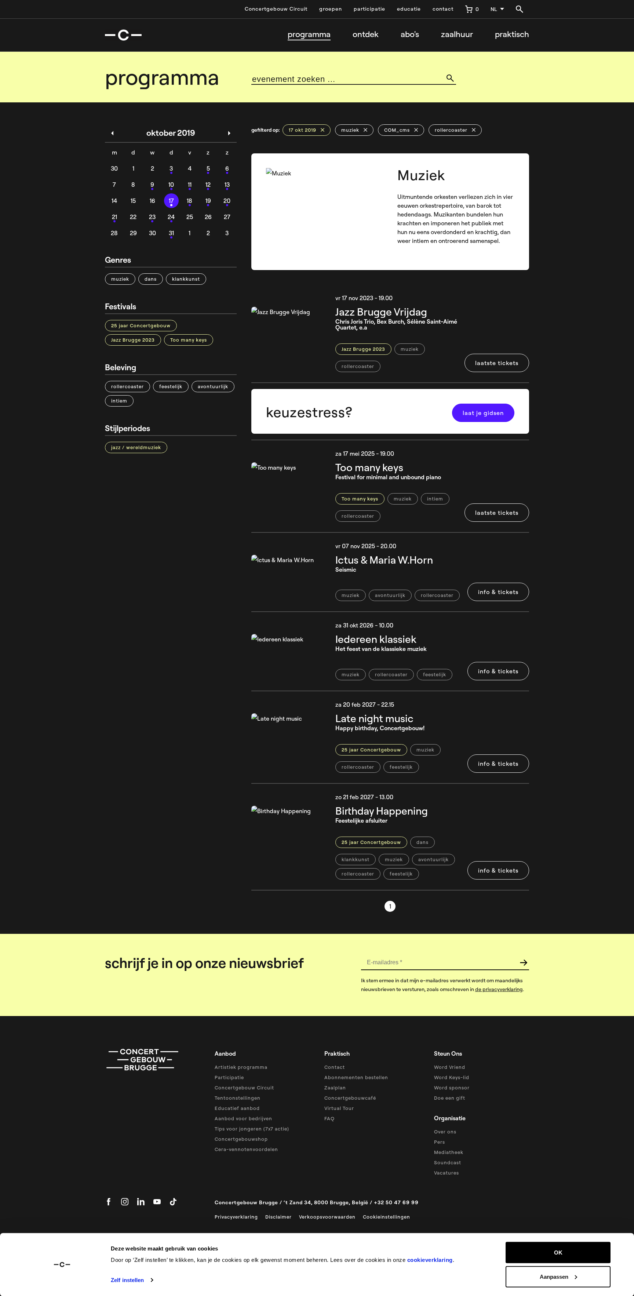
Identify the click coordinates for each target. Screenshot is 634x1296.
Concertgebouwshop (241, 1139)
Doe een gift (449, 1098)
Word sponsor (452, 1088)
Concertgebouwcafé (350, 1098)
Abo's (410, 34)
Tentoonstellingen (237, 1098)
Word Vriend (449, 1067)
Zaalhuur (457, 34)
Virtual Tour (339, 1108)
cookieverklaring (430, 1260)
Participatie (229, 1077)
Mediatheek (448, 1152)
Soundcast (447, 1162)
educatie (409, 9)
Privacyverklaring (236, 1217)
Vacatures (446, 1173)
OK (558, 1252)
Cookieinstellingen (386, 1217)
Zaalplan (335, 1088)
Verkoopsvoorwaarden (327, 1217)
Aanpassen (554, 1276)
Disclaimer (278, 1217)
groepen (330, 9)
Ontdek (366, 34)
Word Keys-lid (451, 1077)
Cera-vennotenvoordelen (246, 1149)
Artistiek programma (241, 1067)
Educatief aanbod (237, 1108)
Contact (334, 1067)
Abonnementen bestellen (356, 1077)
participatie (369, 9)
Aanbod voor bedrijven (243, 1118)
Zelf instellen (127, 1280)
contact (443, 9)
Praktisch (512, 34)
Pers (439, 1142)
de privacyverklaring (499, 989)
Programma (309, 34)
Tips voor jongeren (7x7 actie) (252, 1129)
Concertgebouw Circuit (276, 9)
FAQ (329, 1118)
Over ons (445, 1132)
